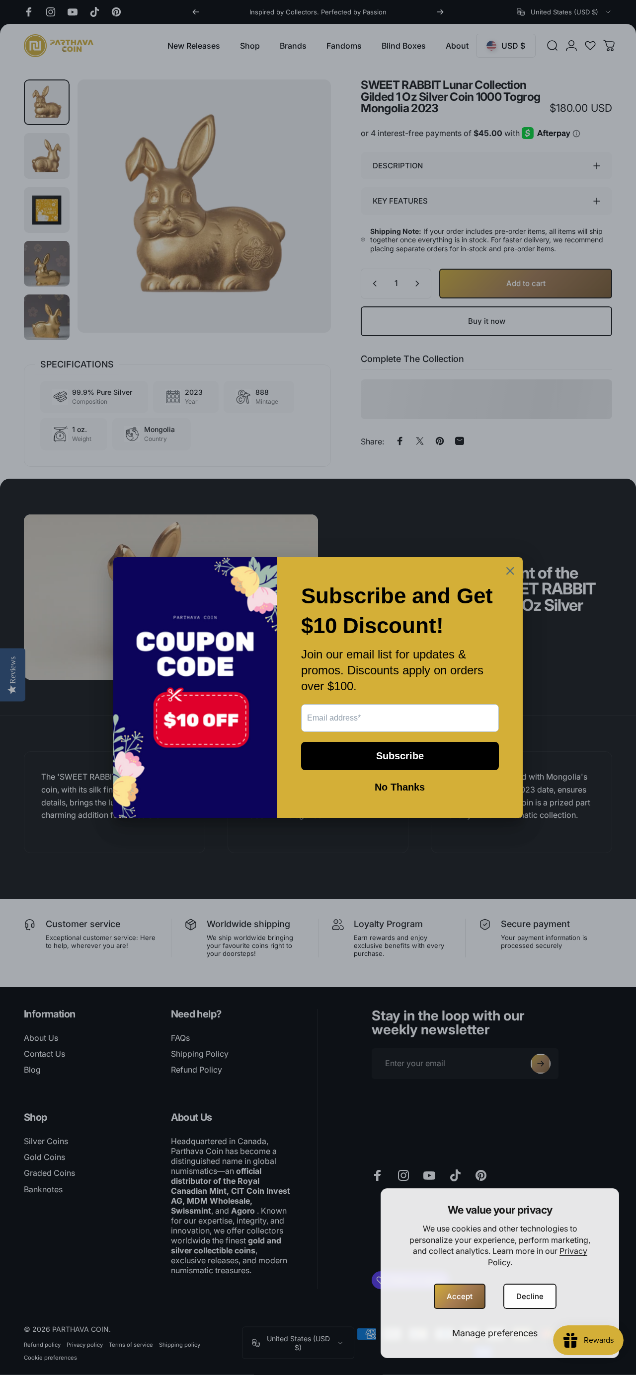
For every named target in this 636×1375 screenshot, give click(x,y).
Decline (530, 1296)
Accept (460, 1296)
